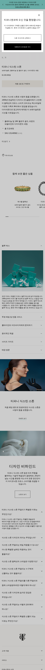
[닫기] (39, 15)
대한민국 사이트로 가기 (22, 47)
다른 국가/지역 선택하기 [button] (22, 38)
